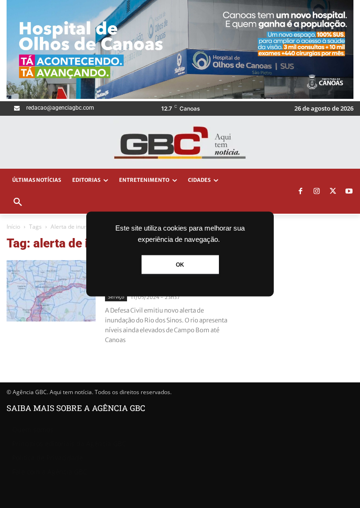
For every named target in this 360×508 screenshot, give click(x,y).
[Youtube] (349, 191)
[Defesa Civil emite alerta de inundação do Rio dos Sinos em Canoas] (51, 290)
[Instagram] (317, 191)
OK (180, 264)
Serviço (116, 297)
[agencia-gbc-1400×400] (180, 96)
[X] (333, 191)
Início (13, 227)
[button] (18, 202)
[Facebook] (300, 191)
